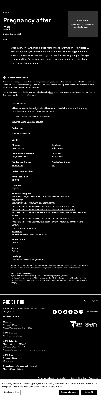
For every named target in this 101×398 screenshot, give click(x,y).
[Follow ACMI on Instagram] (70, 312)
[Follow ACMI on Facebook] (55, 312)
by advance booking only (28, 366)
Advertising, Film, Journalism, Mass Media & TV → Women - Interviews (41, 197)
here (51, 92)
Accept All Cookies (69, 392)
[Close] (97, 383)
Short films (17, 231)
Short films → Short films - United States (29, 234)
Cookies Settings (11, 392)
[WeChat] (76, 312)
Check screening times (12, 336)
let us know (31, 95)
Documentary (17, 200)
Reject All (89, 392)
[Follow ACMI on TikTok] (65, 312)
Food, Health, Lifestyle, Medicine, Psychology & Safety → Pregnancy (40, 219)
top (93, 301)
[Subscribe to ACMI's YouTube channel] (60, 312)
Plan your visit (8, 312)
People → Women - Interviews (24, 228)
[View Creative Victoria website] (83, 325)
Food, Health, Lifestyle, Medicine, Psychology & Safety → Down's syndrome (43, 206)
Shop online (8, 361)
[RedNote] (81, 312)
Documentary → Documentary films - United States (33, 203)
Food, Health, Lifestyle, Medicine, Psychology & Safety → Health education (43, 209)
